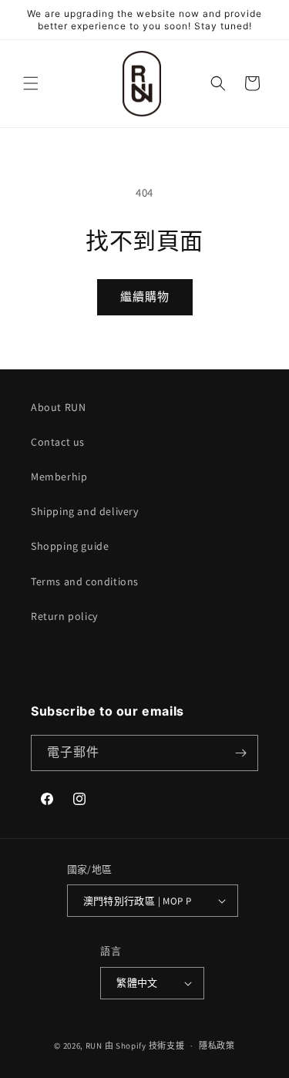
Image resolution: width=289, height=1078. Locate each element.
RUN (94, 1045)
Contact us (58, 442)
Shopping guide (70, 546)
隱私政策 (217, 1045)
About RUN (58, 407)
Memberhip (59, 476)
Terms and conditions (85, 581)
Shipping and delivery (85, 511)
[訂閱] (240, 753)
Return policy (64, 616)
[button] (31, 83)
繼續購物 (145, 296)
